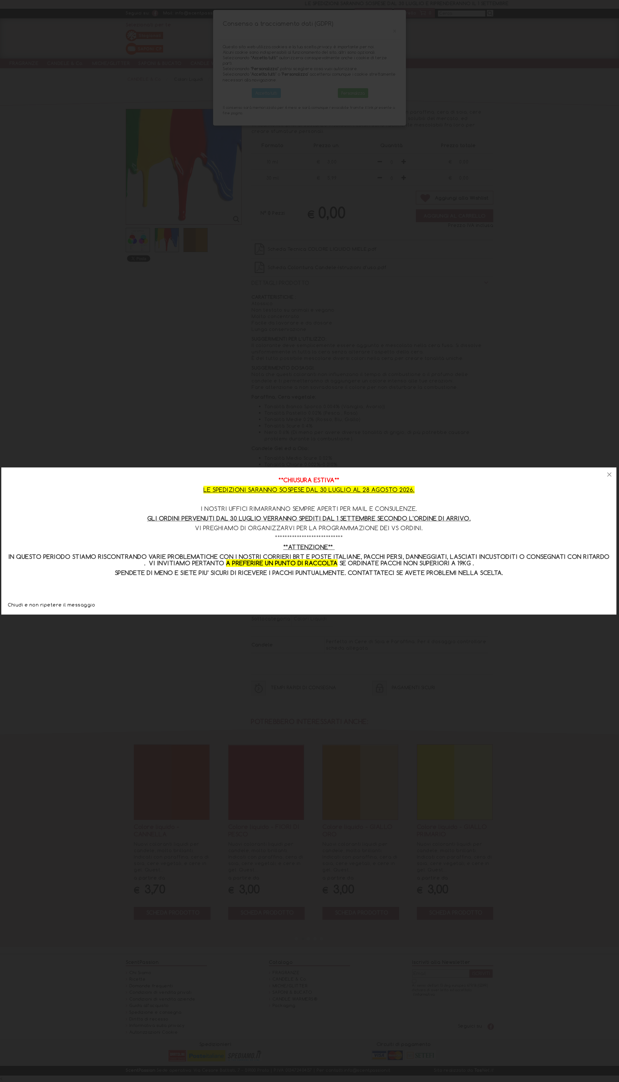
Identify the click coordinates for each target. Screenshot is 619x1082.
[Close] (609, 474)
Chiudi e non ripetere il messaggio (51, 605)
